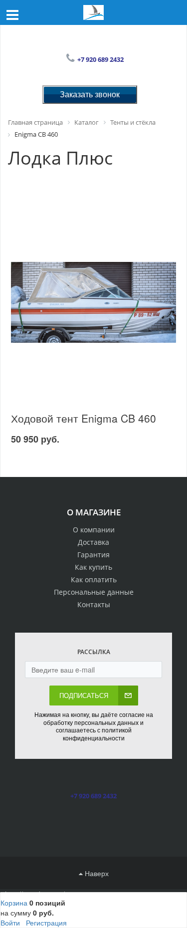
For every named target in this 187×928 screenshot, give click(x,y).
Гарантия (93, 554)
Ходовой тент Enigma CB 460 (83, 418)
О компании (94, 529)
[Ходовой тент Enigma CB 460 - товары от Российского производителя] (93, 302)
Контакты (93, 604)
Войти (10, 923)
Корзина (13, 903)
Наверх (96, 873)
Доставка (93, 542)
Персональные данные (94, 592)
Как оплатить (94, 579)
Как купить (93, 567)
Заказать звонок (90, 94)
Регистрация (46, 923)
